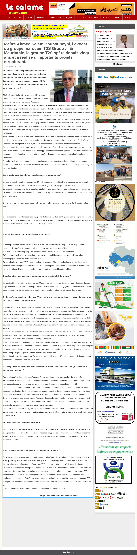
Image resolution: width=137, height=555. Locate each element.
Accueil (7, 17)
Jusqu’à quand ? (105, 31)
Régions (69, 17)
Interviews (41, 17)
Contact (117, 17)
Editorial (29, 17)
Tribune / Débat (55, 17)
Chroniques (93, 17)
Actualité (17, 17)
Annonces (81, 17)
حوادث (127, 17)
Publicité (106, 17)
